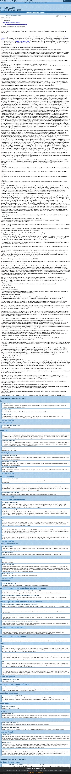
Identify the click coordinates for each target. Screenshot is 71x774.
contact (44, 2)
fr (65, 0)
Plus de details (39, 772)
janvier (13, 10)
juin (10, 8)
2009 (19, 10)
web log (37, 2)
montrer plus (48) (8, 420)
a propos (30, 2)
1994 (14, 8)
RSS (25, 2)
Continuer (31, 772)
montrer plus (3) (7, 578)
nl (68, 0)
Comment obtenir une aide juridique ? (35, 12)
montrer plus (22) (8, 541)
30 (7, 8)
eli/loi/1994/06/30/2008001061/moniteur (11, 22)
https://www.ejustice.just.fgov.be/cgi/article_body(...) (16, 24)
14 (9, 10)
